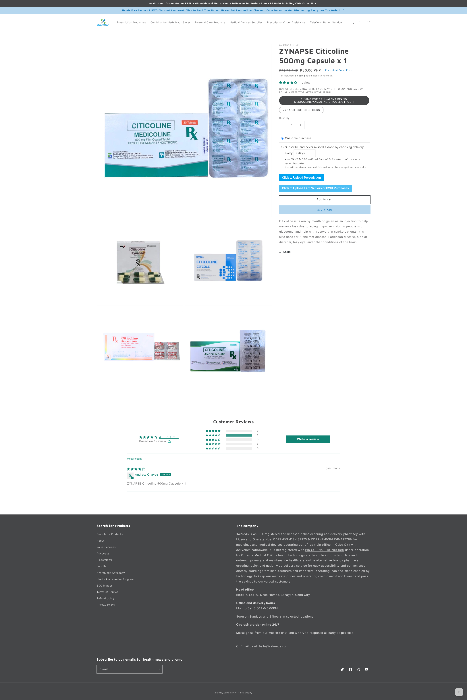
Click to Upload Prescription (301, 177)
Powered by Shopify (242, 693)
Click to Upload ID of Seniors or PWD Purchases (315, 188)
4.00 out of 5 (169, 437)
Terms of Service (108, 591)
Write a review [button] (308, 439)
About (100, 540)
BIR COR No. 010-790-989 (324, 550)
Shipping (300, 75)
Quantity (284, 118)
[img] (136, 469)
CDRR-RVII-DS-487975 (290, 539)
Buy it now (325, 209)
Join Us (101, 566)
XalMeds (227, 693)
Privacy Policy (106, 604)
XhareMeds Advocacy (111, 572)
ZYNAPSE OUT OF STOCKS (301, 109)
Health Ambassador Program (115, 579)
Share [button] (287, 251)
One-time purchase (298, 138)
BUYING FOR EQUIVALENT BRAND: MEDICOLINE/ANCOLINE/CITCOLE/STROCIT (324, 100)
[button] (352, 22)
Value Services (106, 547)
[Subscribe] (158, 669)
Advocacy (103, 553)
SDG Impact (104, 585)
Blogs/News (104, 559)
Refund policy (106, 598)
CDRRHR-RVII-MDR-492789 (331, 539)
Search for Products (110, 534)
